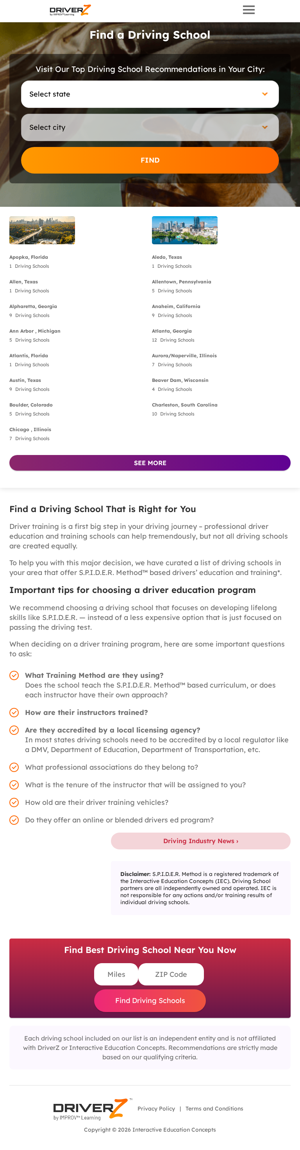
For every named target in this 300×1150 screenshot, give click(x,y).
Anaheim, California (176, 306)
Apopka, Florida (28, 257)
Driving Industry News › (200, 841)
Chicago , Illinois (30, 429)
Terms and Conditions (214, 1108)
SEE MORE (150, 463)
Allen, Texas (23, 282)
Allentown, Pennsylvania (181, 282)
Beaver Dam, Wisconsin (180, 380)
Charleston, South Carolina (185, 405)
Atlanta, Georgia (172, 331)
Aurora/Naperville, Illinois (184, 355)
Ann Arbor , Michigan (35, 331)
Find (150, 160)
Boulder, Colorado (31, 405)
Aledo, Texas (167, 257)
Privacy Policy (156, 1108)
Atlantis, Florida (28, 355)
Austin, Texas (25, 380)
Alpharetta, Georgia (33, 306)
